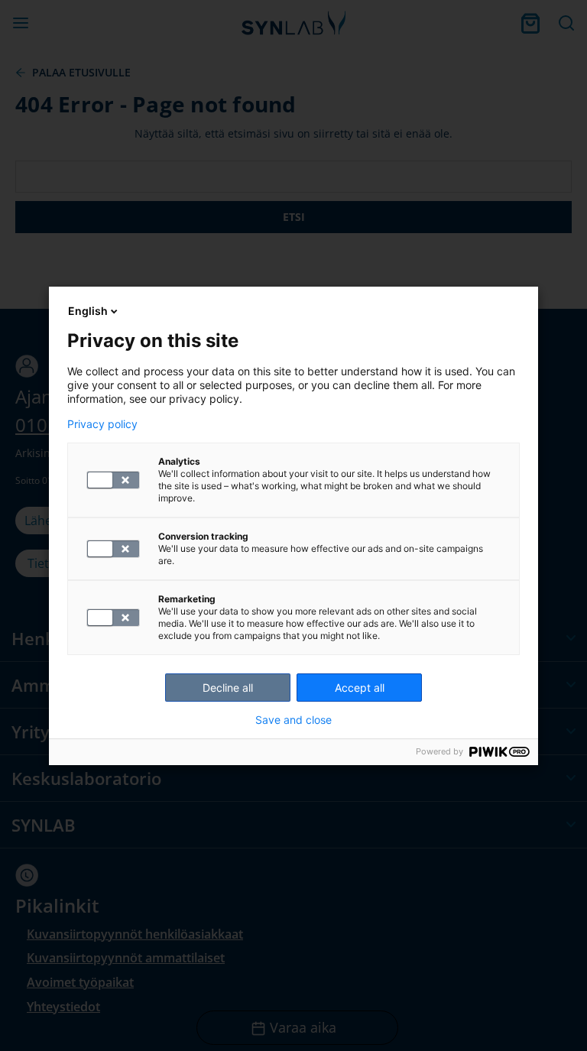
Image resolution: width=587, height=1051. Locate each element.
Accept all (359, 687)
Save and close (293, 720)
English (88, 310)
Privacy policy (102, 424)
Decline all (228, 687)
